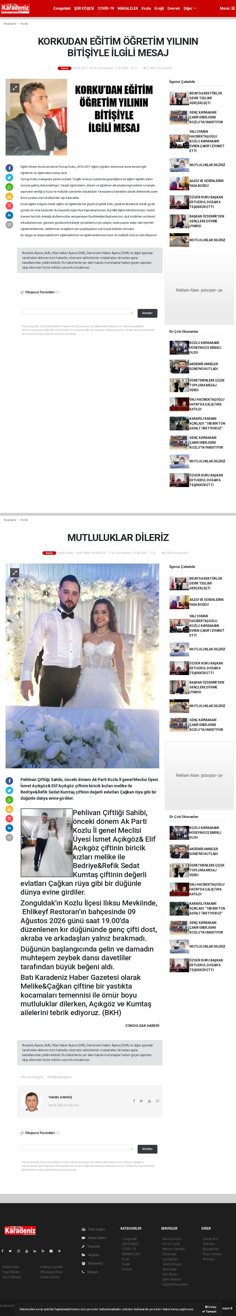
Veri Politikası (11, 1277)
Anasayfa (10, 23)
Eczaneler (169, 1254)
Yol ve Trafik (171, 1244)
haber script (8, 1310)
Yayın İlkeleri (11, 1272)
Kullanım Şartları (51, 1267)
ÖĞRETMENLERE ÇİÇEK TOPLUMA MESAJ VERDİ (206, 385)
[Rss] (45, 1251)
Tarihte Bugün (172, 1264)
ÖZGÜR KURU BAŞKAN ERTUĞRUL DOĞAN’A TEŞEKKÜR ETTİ (206, 202)
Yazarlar (93, 1246)
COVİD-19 (106, 8)
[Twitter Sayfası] (12, 1251)
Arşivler (94, 1255)
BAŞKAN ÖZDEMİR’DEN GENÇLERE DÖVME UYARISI (206, 221)
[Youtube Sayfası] (28, 1251)
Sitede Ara (210, 1239)
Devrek (174, 8)
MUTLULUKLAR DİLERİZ (207, 165)
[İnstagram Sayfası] (20, 1251)
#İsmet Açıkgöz (32, 1077)
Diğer (189, 8)
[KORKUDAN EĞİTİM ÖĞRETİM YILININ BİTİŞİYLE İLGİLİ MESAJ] (82, 117)
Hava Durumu (172, 1239)
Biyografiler (211, 1249)
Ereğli (159, 8)
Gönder (147, 313)
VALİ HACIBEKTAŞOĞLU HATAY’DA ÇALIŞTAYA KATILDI (206, 404)
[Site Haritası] (53, 1251)
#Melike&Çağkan (59, 1077)
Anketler (209, 1244)
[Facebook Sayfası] (4, 1251)
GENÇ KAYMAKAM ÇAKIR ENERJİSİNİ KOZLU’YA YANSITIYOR (206, 117)
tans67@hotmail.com (63, 1105)
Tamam (210, 1311)
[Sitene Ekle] (61, 1251)
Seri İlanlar (169, 1274)
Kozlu (146, 8)
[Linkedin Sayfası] (36, 1251)
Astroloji (208, 1259)
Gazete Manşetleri (175, 1284)
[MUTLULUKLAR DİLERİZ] (82, 665)
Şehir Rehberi (171, 1279)
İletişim (92, 1272)
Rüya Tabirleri (212, 1254)
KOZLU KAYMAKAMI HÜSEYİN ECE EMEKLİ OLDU (205, 347)
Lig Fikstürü (170, 1259)
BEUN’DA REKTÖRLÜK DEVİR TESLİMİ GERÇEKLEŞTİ (205, 98)
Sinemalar (169, 1269)
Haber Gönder (50, 1277)
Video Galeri (96, 1238)
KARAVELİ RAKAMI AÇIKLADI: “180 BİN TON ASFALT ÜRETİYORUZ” (207, 423)
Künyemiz (95, 1263)
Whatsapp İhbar (51, 1272)
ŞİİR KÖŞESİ (84, 8)
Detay (212, 1307)
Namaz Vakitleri (173, 1249)
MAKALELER (128, 8)
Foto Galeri (96, 1229)
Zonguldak (62, 8)
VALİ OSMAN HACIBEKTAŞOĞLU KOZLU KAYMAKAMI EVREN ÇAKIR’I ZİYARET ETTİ (206, 141)
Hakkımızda (10, 1267)
